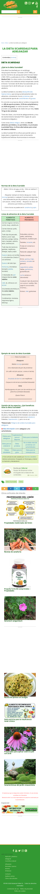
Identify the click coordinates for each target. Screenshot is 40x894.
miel (27, 291)
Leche (22, 275)
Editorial (24, 468)
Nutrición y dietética (11, 856)
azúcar (4, 285)
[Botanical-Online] (11, 5)
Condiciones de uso (13, 889)
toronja (4, 197)
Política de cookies (19, 891)
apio (34, 207)
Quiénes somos (10, 876)
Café (3, 283)
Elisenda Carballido (30, 457)
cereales (29, 261)
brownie (29, 242)
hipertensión (12, 419)
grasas (33, 98)
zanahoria (28, 207)
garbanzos (29, 269)
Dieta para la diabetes (30, 437)
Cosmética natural (10, 861)
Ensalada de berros (15, 379)
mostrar (13, 57)
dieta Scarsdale (11, 482)
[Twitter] (19, 851)
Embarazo (8, 871)
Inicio (2, 43)
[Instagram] (23, 851)
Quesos (4, 263)
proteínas (26, 96)
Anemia (7, 868)
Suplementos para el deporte (17, 437)
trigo (32, 259)
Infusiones (8, 864)
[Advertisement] (20, 30)
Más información (9, 429)
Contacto (8, 874)
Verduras (5, 267)
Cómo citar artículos (11, 878)
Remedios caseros (10, 866)
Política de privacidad (26, 889)
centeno (23, 261)
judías (31, 267)
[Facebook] (13, 851)
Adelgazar (8, 859)
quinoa (27, 259)
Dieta (6, 43)
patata (10, 269)
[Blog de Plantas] (26, 851)
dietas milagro (15, 123)
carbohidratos (24, 98)
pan (14, 275)
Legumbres (24, 267)
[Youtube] (16, 851)
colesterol (31, 417)
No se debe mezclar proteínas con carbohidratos (30, 445)
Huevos (4, 255)
